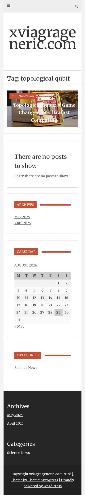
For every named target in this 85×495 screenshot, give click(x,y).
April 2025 (22, 223)
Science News (23, 96)
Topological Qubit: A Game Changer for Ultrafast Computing (44, 112)
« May (19, 326)
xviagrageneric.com (42, 38)
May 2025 (22, 217)
